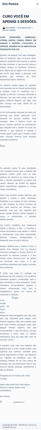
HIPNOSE (12, 30)
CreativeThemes (9, 427)
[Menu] (37, 4)
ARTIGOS (6, 30)
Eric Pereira (10, 4)
